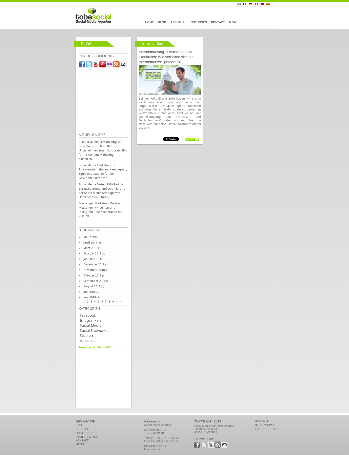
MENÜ (80, 444)
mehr (190, 139)
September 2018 (94, 281)
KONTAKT (82, 440)
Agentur (177, 22)
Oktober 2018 (92, 275)
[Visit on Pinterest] (102, 65)
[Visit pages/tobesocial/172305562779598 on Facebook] (82, 65)
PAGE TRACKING (87, 436)
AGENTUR (82, 429)
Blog (162, 22)
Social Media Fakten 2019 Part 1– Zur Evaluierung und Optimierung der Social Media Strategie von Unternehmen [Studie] (102, 190)
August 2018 (91, 286)
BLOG (79, 425)
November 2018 (94, 270)
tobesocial (89, 340)
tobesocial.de (152, 449)
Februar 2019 (92, 253)
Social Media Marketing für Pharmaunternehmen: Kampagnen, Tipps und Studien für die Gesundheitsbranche (103, 171)
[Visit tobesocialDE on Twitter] (89, 65)
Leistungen (198, 22)
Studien (86, 335)
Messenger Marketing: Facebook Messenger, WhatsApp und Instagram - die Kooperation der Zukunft (101, 209)
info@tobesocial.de (155, 446)
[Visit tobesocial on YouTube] (96, 65)
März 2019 (90, 248)
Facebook (88, 315)
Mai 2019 (89, 237)
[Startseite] (145, 16)
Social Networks (93, 330)
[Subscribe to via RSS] (116, 65)
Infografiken (90, 320)
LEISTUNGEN (85, 432)
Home (149, 22)
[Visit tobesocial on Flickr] (109, 65)
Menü (233, 22)
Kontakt (218, 22)
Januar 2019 (91, 259)
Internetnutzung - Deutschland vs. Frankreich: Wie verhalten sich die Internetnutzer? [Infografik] (166, 57)
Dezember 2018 (94, 264)
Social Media (90, 325)
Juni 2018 (89, 297)
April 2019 (90, 242)
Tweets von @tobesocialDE (95, 347)
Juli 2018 (89, 292)
